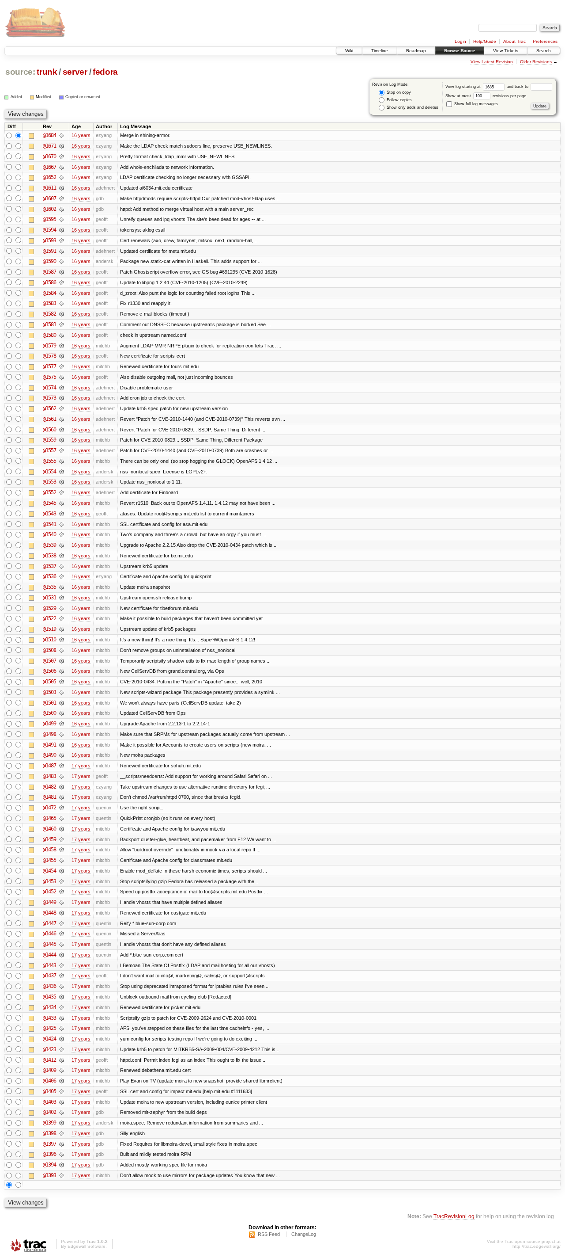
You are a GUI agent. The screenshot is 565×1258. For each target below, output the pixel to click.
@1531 (49, 598)
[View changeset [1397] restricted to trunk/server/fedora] (61, 1144)
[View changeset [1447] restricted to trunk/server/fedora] (61, 923)
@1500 (49, 713)
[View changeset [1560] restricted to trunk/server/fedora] (61, 430)
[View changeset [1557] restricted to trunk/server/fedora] (61, 450)
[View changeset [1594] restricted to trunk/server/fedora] (61, 230)
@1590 (49, 261)
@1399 (49, 1123)
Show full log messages (475, 104)
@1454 (49, 871)
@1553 (49, 482)
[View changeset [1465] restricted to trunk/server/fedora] (61, 818)
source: (20, 71)
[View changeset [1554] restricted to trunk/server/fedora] (61, 472)
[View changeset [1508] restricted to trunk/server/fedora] (61, 650)
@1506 (49, 671)
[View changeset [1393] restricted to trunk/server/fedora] (61, 1175)
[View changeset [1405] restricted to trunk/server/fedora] (61, 1091)
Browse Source (459, 50)
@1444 (49, 955)
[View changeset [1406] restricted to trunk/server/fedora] (61, 1081)
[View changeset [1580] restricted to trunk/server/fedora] (61, 335)
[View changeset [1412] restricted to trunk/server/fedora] (61, 1060)
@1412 (49, 1060)
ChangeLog (303, 1234)
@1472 (49, 807)
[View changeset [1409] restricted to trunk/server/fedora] (61, 1070)
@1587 (49, 272)
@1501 (49, 703)
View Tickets (505, 50)
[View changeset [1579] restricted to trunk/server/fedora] (61, 346)
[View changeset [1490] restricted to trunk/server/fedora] (61, 755)
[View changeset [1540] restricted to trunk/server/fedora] (61, 534)
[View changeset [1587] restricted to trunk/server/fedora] (61, 272)
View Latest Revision (492, 61)
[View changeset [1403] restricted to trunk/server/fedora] (61, 1102)
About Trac (514, 41)
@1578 (49, 356)
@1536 (49, 576)
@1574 (49, 388)
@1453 (49, 881)
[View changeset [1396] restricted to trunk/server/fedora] (61, 1154)
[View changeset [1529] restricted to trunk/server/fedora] (61, 608)
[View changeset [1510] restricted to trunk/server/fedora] (61, 640)
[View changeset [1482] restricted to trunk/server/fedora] (61, 787)
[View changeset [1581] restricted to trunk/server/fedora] (61, 324)
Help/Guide (484, 41)
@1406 (49, 1081)
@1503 (49, 692)
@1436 (49, 986)
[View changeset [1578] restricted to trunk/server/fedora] (61, 356)
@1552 (49, 492)
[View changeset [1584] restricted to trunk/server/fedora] (61, 293)
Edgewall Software (86, 1246)
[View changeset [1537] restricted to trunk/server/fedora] (61, 566)
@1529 (49, 608)
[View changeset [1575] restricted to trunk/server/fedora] (61, 377)
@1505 (49, 682)
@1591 (49, 251)
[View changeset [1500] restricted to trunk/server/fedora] (61, 713)
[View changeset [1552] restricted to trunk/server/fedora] (61, 492)
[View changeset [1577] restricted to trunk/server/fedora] (61, 366)
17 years (81, 765)
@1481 (49, 797)
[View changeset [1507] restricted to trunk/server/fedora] (61, 661)
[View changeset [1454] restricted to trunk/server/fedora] (61, 871)
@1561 (49, 419)
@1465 (49, 818)
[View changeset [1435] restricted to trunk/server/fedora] (61, 997)
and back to (518, 86)
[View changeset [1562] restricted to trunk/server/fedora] (61, 408)
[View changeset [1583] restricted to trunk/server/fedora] (61, 303)
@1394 (49, 1165)
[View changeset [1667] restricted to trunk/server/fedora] (61, 167)
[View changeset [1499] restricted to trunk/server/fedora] (61, 723)
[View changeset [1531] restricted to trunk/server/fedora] (61, 598)
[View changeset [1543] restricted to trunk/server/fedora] (61, 514)
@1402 (49, 1112)
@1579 (49, 346)
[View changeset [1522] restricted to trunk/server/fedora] (61, 618)
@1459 (49, 839)
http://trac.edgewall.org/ (536, 1246)
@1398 (49, 1133)
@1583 (49, 303)
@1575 (49, 377)
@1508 (49, 650)
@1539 (49, 545)
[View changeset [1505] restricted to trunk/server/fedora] (61, 682)
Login (460, 41)
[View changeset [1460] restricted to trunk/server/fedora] (61, 829)
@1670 (49, 156)
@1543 (49, 514)
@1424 (49, 1039)
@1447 (49, 923)
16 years (81, 135)
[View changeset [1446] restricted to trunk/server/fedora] (61, 933)
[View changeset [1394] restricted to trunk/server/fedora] (61, 1165)
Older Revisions (536, 61)
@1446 (49, 933)
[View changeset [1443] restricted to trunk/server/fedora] (61, 965)
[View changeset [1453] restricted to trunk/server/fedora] (61, 881)
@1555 (49, 461)
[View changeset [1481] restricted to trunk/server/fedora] (61, 797)
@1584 (49, 293)
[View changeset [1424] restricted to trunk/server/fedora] (61, 1039)
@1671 (49, 146)
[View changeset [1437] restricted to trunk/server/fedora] (61, 975)
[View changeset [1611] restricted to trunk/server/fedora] (61, 188)
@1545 (49, 503)
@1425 (49, 1028)
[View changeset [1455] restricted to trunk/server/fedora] (61, 860)
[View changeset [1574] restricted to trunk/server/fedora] (61, 388)
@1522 (49, 618)
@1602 (49, 209)
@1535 (49, 587)
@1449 (49, 902)
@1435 (49, 997)
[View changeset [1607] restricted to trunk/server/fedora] (61, 198)
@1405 (49, 1091)
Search (543, 50)
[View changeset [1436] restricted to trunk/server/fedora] (61, 986)
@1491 (49, 745)
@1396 (49, 1154)
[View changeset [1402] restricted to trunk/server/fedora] (61, 1112)
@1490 (49, 755)
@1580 (49, 335)
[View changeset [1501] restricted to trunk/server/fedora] (61, 703)
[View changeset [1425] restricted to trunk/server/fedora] (61, 1028)
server (75, 71)
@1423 (49, 1049)
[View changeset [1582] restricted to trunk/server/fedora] (61, 314)
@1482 (49, 787)
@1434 (49, 1007)
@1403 (49, 1102)
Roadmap (416, 50)
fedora (105, 71)
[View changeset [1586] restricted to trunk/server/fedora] (61, 282)
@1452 (49, 891)
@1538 (49, 556)
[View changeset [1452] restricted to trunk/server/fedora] (61, 891)
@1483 (49, 776)
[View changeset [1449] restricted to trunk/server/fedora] (61, 902)
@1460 (49, 829)
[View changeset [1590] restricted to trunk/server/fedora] (61, 261)
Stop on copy (398, 92)
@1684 (49, 135)
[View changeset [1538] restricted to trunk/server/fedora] (61, 556)
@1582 (49, 314)
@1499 (49, 723)
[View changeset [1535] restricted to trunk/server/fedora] (61, 587)
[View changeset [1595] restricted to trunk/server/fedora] (61, 219)
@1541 (49, 524)
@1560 (49, 430)
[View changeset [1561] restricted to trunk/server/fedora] (61, 419)
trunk (47, 71)
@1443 (49, 965)
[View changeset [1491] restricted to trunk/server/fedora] (61, 745)
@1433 (49, 1018)
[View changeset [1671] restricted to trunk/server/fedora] (61, 146)
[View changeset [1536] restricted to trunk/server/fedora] (61, 576)
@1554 (49, 472)
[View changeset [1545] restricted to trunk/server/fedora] (61, 503)
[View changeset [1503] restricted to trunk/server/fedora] (61, 692)
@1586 (49, 282)
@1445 (49, 944)
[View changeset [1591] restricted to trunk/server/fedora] (61, 251)
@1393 (49, 1175)
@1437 (49, 975)
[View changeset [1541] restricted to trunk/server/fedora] (61, 524)
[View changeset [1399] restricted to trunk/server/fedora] (61, 1123)
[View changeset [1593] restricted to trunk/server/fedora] (61, 240)
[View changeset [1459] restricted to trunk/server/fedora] (61, 839)
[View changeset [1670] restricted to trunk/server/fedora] (61, 156)
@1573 (49, 398)
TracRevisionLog (454, 1216)
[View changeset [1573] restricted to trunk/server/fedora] (61, 398)
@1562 (49, 408)
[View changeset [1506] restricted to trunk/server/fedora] (61, 671)
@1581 (49, 324)
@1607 (49, 198)
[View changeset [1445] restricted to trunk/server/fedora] (61, 944)
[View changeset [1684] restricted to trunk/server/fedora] (61, 135)
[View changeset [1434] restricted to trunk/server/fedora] (61, 1007)
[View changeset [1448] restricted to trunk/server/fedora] (61, 913)
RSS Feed (269, 1234)
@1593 (49, 240)
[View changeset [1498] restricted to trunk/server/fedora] (61, 734)
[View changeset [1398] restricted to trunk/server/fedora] (61, 1133)
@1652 (49, 177)
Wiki (349, 50)
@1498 (49, 734)
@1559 (49, 440)
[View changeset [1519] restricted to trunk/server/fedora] (61, 629)
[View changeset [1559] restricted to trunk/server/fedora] (61, 440)
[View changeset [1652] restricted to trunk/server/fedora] (61, 177)
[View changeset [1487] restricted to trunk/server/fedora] (61, 765)
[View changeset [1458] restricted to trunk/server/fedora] (61, 849)
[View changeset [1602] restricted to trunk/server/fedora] (61, 209)
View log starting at (463, 86)
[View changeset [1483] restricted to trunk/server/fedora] (61, 776)
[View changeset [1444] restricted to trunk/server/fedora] (61, 955)
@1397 (49, 1144)
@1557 (49, 450)
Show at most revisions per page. (486, 96)
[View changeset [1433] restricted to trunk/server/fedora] (61, 1018)
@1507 (49, 661)
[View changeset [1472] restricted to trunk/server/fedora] (61, 807)
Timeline (379, 50)
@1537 (49, 566)
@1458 (49, 849)
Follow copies (398, 100)
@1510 (49, 640)
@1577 (49, 366)
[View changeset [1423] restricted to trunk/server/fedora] (61, 1049)
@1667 (49, 167)
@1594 (49, 230)
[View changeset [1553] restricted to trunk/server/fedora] (61, 482)
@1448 (49, 913)
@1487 (49, 765)
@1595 (49, 219)
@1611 (49, 188)
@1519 (49, 629)
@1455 (49, 860)
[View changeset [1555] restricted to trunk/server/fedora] (61, 461)
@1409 (49, 1070)
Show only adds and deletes (411, 107)
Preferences (545, 41)
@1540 (49, 534)
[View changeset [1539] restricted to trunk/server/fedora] (61, 545)
